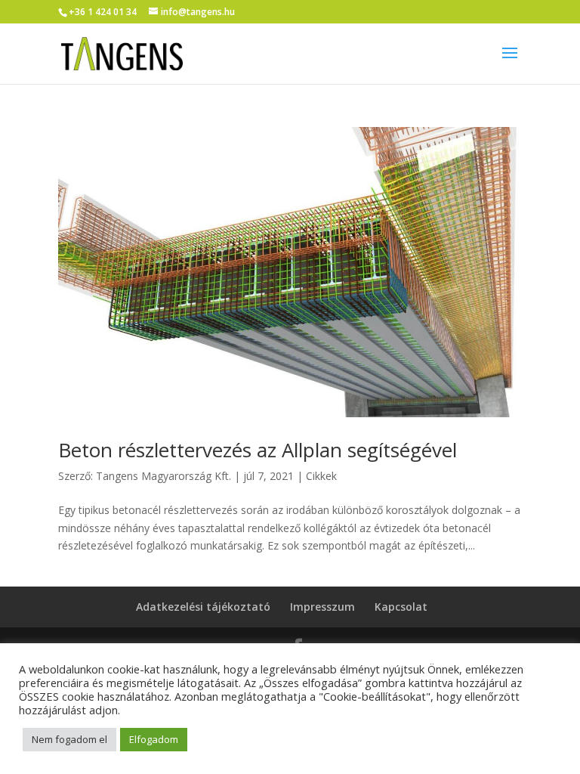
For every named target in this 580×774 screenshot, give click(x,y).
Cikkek (321, 476)
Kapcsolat (401, 606)
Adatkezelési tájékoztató (203, 606)
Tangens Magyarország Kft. (163, 476)
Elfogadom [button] (153, 739)
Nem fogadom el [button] (69, 739)
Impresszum (322, 606)
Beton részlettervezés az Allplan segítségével (257, 449)
